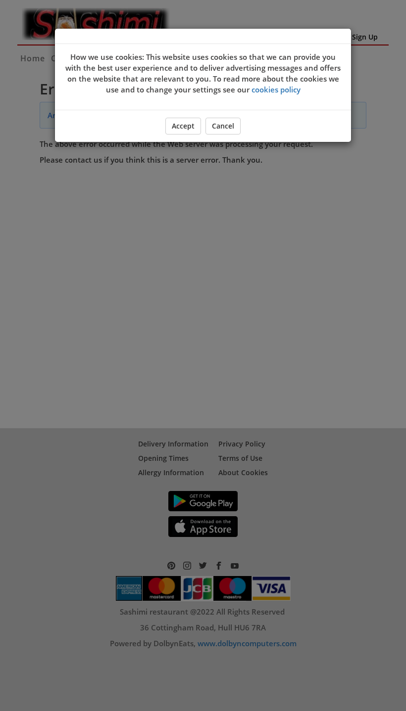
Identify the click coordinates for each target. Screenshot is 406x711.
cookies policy (276, 89)
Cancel (223, 126)
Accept (183, 126)
